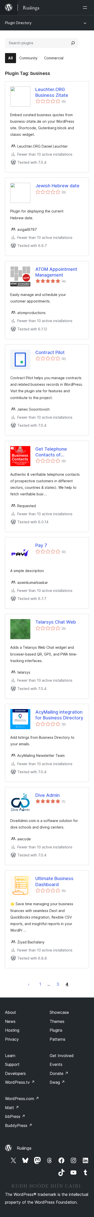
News (10, 1021)
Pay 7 (41, 545)
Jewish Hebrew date (57, 185)
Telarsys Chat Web (55, 622)
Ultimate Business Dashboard (54, 881)
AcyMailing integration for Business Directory (59, 714)
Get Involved (62, 1055)
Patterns (57, 1039)
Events (56, 1064)
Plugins (56, 1030)
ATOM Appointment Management (56, 272)
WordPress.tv (20, 1082)
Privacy (12, 1039)
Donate (59, 1073)
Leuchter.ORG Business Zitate (51, 92)
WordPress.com (22, 1098)
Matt (12, 1107)
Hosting (12, 1030)
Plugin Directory (18, 23)
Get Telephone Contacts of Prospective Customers (51, 452)
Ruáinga (24, 1148)
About (10, 1012)
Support (12, 1064)
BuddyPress (18, 1125)
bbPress (15, 1116)
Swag (57, 1082)
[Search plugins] (73, 43)
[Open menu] (86, 7)
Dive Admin (47, 795)
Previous (29, 984)
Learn (10, 1055)
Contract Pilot (50, 352)
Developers (15, 1073)
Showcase (59, 1012)
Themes (57, 1021)
